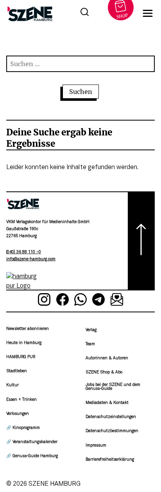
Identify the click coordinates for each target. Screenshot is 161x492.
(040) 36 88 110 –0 (23, 252)
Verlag (91, 330)
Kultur (12, 385)
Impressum (96, 445)
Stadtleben (16, 371)
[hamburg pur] (23, 286)
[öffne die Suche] (84, 13)
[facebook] (62, 301)
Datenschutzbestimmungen (112, 431)
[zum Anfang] (141, 240)
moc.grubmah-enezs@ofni (30, 259)
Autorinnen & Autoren (107, 358)
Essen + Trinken (21, 400)
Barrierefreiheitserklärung (110, 459)
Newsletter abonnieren (27, 329)
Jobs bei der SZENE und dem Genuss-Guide (113, 387)
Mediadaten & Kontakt (107, 403)
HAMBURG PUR (20, 357)
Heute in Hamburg (23, 343)
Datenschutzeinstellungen (111, 417)
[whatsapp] (80, 301)
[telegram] (98, 301)
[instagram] (44, 301)
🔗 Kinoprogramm (23, 428)
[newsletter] (117, 301)
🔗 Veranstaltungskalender (31, 442)
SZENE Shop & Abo (104, 372)
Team (90, 344)
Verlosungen (17, 414)
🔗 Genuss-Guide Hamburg (32, 456)
